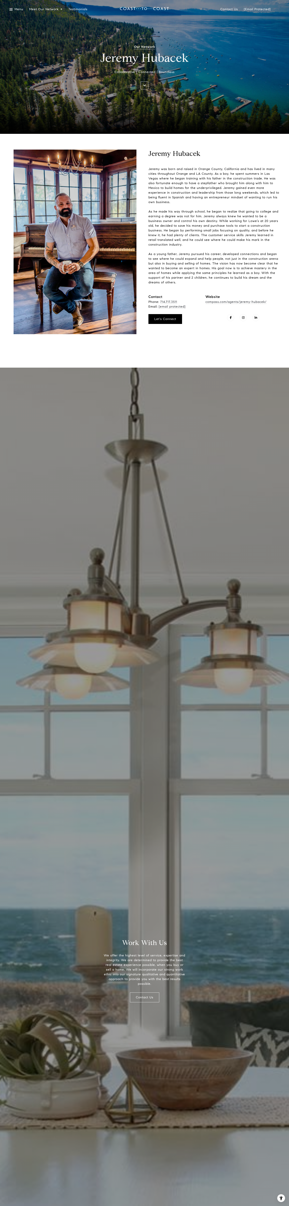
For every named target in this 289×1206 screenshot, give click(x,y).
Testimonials (77, 9)
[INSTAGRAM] (243, 317)
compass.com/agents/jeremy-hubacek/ (236, 302)
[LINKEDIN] (255, 317)
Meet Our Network (44, 9)
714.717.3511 (168, 302)
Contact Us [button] (144, 997)
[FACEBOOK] (230, 317)
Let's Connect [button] (165, 319)
